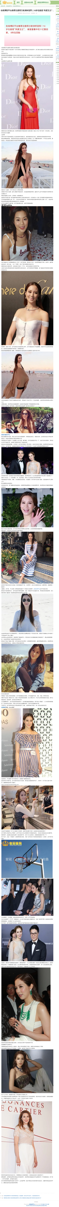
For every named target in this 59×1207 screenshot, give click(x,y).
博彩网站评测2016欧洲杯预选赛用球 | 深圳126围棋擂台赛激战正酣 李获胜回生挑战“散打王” (22, 1197)
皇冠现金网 (37, 1205)
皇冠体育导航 (29, 1205)
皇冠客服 (42, 1205)
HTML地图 (47, 1204)
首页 (18, 2)
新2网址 (45, 1205)
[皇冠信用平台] (7, 2)
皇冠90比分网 (28, 2)
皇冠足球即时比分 (43, 2)
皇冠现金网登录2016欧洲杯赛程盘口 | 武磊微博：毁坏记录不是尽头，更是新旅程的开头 (22, 1195)
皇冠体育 (33, 1205)
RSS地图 (42, 1204)
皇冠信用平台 (9, 6)
